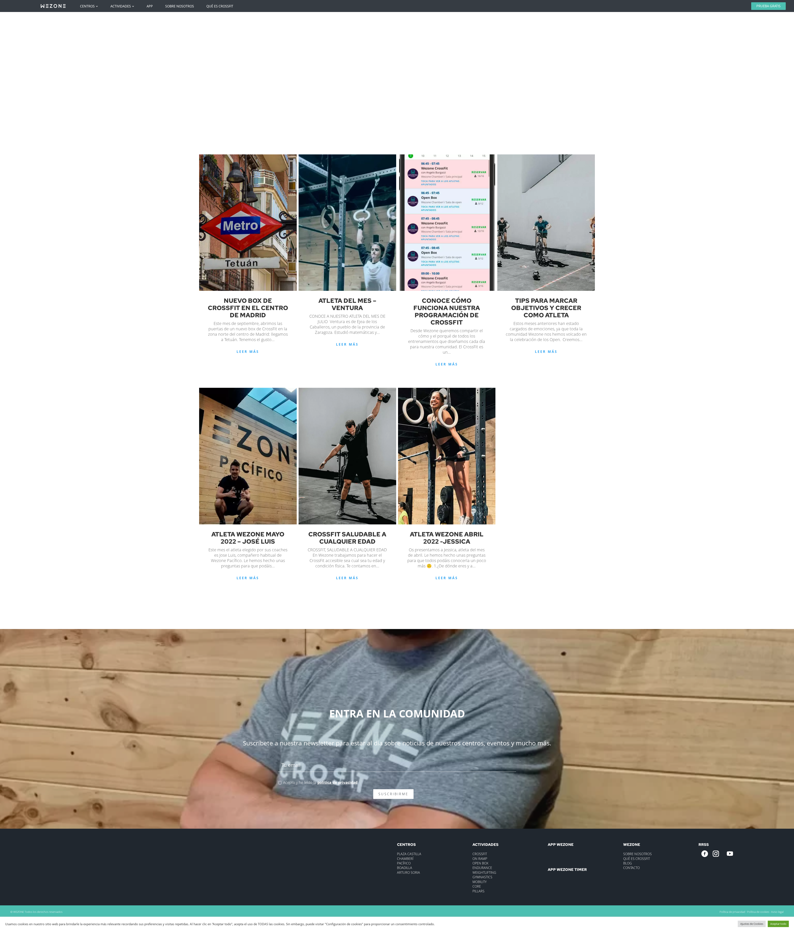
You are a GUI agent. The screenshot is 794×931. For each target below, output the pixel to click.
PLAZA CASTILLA (409, 854)
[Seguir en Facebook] (704, 853)
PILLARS (478, 891)
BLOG (627, 863)
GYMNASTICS (482, 877)
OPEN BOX (480, 863)
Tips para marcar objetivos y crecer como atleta (546, 307)
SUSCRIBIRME (393, 794)
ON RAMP (479, 858)
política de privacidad (337, 782)
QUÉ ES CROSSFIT (636, 858)
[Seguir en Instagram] (716, 853)
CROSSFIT (479, 854)
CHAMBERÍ (405, 858)
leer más (248, 351)
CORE (476, 886)
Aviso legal (777, 912)
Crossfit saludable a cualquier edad (347, 537)
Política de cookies (758, 912)
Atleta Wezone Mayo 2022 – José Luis (247, 537)
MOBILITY (479, 882)
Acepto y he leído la (320, 782)
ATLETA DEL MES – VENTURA (347, 304)
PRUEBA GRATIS (768, 6)
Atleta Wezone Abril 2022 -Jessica (446, 537)
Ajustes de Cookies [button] (751, 924)
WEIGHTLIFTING (484, 872)
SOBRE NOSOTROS (637, 854)
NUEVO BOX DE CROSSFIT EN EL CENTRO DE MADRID (248, 307)
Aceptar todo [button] (778, 924)
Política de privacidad (732, 912)
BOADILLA (404, 867)
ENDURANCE (482, 867)
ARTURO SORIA (408, 872)
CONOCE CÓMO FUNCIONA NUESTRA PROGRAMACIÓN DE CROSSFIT (446, 311)
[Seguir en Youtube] (730, 853)
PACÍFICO (404, 863)
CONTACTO (631, 867)
